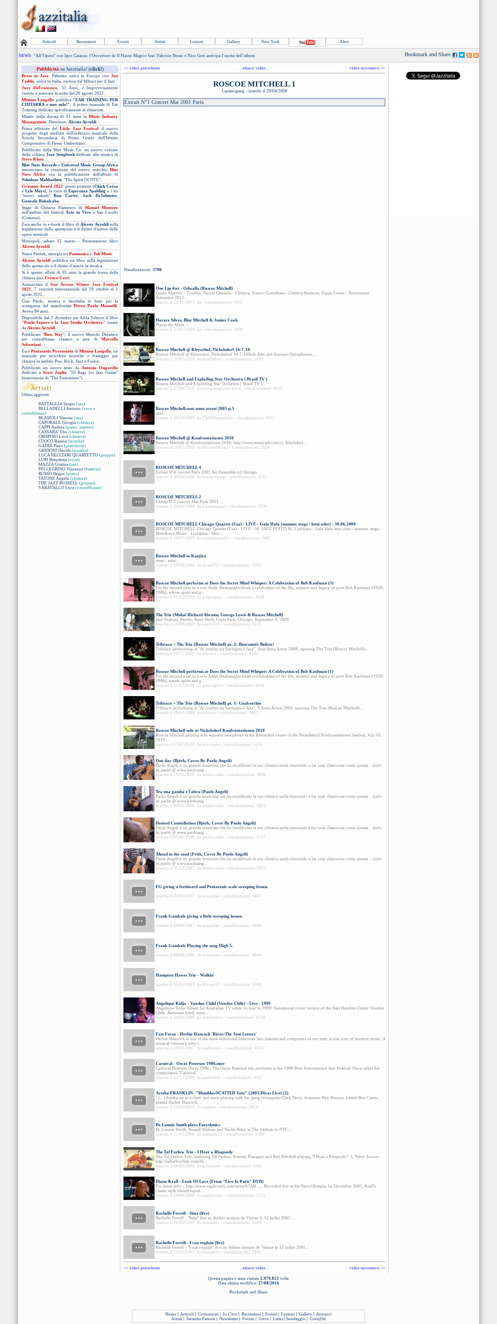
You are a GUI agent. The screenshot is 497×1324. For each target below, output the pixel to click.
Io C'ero (230, 1314)
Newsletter (228, 1318)
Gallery (233, 41)
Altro (344, 41)
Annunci (324, 1314)
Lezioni (196, 41)
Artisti (160, 41)
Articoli (49, 41)
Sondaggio (296, 1318)
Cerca (264, 1318)
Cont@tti (318, 1318)
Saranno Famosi (200, 1318)
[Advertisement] (336, 18)
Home (170, 1314)
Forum (248, 1318)
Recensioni (86, 41)
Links (278, 1318)
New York (270, 41)
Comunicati (208, 1314)
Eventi (123, 41)
